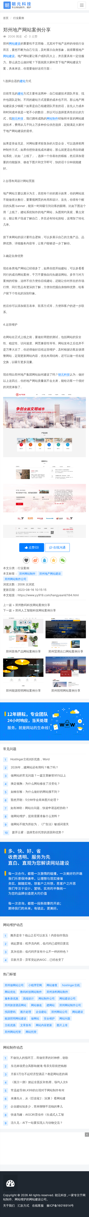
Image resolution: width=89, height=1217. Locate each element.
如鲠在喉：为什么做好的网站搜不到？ (35, 791)
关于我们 (9, 1205)
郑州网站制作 (27, 573)
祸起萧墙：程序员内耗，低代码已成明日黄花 (40, 943)
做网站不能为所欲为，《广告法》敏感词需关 (40, 824)
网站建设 (14, 43)
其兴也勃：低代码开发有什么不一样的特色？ (40, 951)
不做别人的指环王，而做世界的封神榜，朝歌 (39, 1057)
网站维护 (20, 1199)
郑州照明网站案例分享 (65, 690)
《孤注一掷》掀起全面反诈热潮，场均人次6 (39, 1082)
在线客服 (38, 1205)
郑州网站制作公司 (15, 579)
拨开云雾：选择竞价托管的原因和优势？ (38, 832)
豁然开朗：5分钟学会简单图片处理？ (35, 799)
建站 (22, 81)
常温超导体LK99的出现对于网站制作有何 (37, 1090)
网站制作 (52, 118)
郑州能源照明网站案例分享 (23, 690)
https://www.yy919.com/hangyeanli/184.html (48, 595)
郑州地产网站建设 (50, 573)
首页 (5, 18)
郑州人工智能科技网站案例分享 (35, 610)
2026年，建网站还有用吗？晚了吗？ (34, 767)
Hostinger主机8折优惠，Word (30, 759)
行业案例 (18, 18)
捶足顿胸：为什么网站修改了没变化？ (35, 783)
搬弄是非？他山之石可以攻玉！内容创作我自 (39, 935)
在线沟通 (59, 547)
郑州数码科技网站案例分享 (32, 605)
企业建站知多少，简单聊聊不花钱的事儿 (37, 1106)
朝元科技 (17, 118)
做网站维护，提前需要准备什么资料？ (35, 816)
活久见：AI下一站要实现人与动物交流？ (37, 1122)
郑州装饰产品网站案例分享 (23, 651)
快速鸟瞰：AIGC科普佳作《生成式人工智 (37, 1114)
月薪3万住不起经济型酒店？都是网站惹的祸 (39, 1074)
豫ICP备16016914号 (60, 1205)
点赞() (33, 547)
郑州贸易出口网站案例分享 (65, 651)
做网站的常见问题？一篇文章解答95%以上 (38, 775)
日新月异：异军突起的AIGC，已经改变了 (37, 959)
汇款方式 (23, 1205)
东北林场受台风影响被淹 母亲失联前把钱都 (39, 1066)
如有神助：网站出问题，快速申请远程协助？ (40, 808)
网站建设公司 (38, 1199)
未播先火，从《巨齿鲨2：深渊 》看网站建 (38, 1098)
